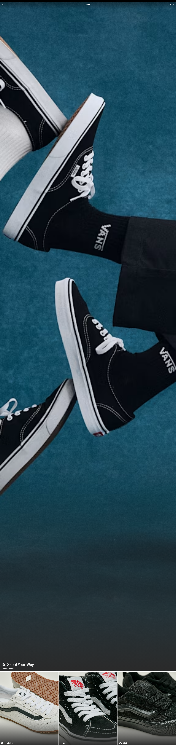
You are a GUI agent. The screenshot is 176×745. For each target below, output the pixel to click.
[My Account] (167, 4)
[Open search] (170, 4)
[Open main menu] (2, 4)
